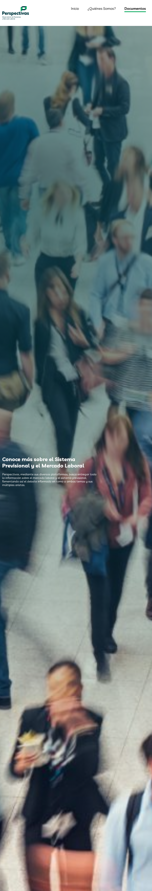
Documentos (135, 8)
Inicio (75, 8)
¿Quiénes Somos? (101, 8)
